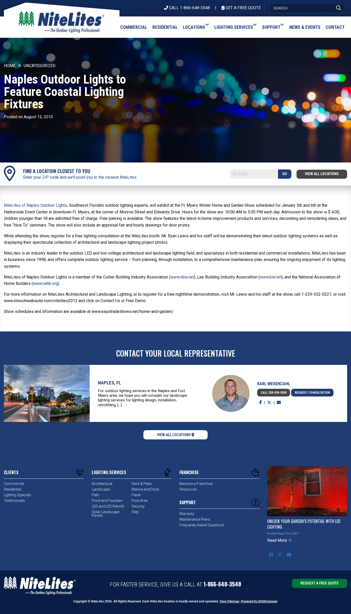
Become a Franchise (196, 484)
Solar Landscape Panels (105, 514)
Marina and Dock (145, 489)
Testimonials (14, 501)
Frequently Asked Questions (201, 525)
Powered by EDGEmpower (259, 601)
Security (138, 506)
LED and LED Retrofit (108, 506)
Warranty (186, 514)
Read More (277, 540)
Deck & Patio (142, 484)
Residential (12, 489)
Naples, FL (109, 383)
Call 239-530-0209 (274, 392)
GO (284, 174)
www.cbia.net (182, 277)
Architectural (102, 484)
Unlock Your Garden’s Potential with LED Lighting (303, 524)
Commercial (14, 484)
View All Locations (322, 174)
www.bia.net (270, 277)
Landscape (101, 489)
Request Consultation (312, 392)
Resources (188, 489)
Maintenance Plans (194, 519)
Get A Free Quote (243, 7)
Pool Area (139, 501)
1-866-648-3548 (222, 584)
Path (95, 495)
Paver (136, 495)
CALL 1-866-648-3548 (189, 7)
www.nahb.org (45, 283)
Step (135, 512)
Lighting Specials (17, 495)
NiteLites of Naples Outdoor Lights (35, 205)
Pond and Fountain (107, 501)
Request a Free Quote (319, 583)
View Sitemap (229, 601)
